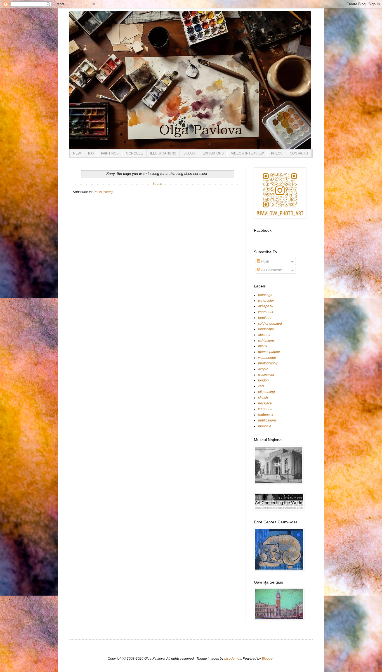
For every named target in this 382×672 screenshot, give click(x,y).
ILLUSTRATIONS (163, 153)
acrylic (263, 369)
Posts (265, 261)
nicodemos (232, 659)
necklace (265, 403)
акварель (265, 306)
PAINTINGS (110, 153)
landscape (266, 329)
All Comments (271, 270)
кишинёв (265, 409)
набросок (265, 415)
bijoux (262, 346)
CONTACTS (299, 153)
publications (267, 420)
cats (261, 386)
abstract (264, 335)
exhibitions (266, 341)
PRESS (276, 153)
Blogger (268, 659)
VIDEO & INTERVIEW (247, 153)
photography (267, 363)
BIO (91, 153)
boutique (265, 318)
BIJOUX (189, 153)
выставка (266, 375)
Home (157, 184)
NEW (77, 153)
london (263, 380)
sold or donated (270, 324)
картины (265, 312)
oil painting (266, 392)
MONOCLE (134, 153)
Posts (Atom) (103, 192)
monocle (264, 426)
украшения (267, 358)
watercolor (266, 301)
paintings (265, 295)
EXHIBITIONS (213, 153)
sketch (263, 398)
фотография (269, 352)
